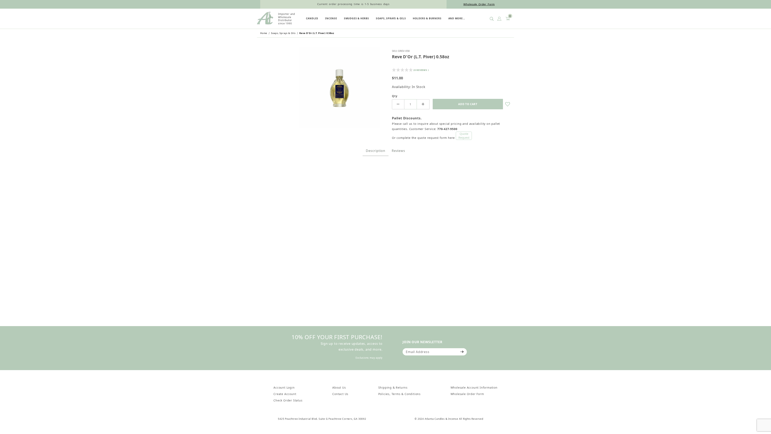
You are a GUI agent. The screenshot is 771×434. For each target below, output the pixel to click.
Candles (312, 18)
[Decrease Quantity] (398, 104)
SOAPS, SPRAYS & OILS (391, 18)
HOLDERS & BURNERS (427, 18)
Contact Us (340, 394)
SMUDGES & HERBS (356, 18)
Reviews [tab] (398, 150)
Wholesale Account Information (474, 387)
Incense (331, 18)
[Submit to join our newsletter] (462, 351)
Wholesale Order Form (479, 4)
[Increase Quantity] (423, 104)
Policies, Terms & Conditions (399, 394)
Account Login (284, 387)
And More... (456, 18)
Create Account (284, 394)
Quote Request (463, 136)
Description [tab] (375, 150)
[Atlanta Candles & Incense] (265, 18)
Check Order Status (287, 400)
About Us (339, 387)
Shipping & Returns (393, 387)
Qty (394, 96)
